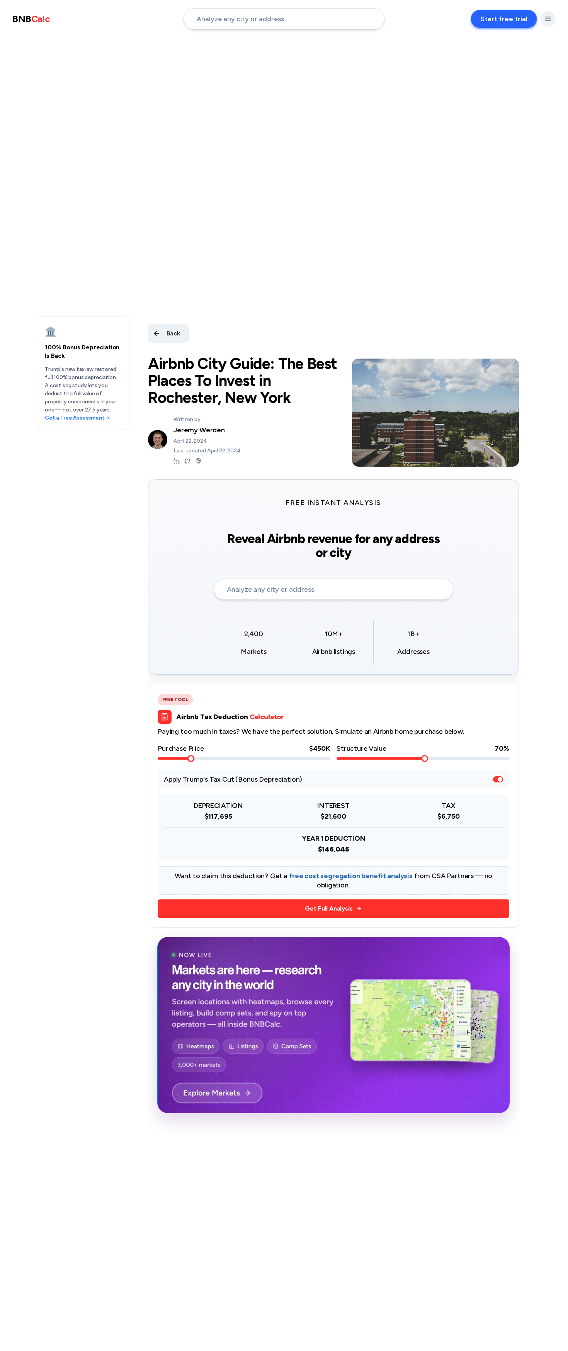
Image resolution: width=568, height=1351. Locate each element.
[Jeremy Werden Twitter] (187, 461)
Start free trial (503, 19)
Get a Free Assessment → (77, 418)
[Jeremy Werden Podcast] (198, 461)
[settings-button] (548, 19)
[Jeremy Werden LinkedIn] (176, 461)
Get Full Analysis (328, 908)
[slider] (190, 758)
